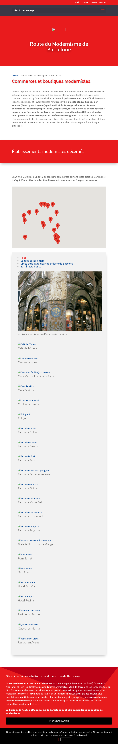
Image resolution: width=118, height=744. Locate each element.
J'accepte (53, 739)
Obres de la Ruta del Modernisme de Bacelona (46, 263)
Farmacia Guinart (28, 488)
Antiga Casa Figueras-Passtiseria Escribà (42, 334)
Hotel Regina (26, 600)
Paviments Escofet (29, 614)
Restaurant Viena (28, 642)
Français (102, 2)
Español (85, 2)
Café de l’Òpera (27, 348)
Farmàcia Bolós (27, 432)
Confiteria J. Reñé (28, 404)
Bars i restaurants (30, 266)
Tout (23, 257)
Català (76, 2)
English (94, 2)
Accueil (15, 75)
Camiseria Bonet (28, 362)
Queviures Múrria (29, 628)
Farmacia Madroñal (30, 502)
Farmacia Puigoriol (29, 530)
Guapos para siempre (32, 260)
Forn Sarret (25, 558)
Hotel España (26, 586)
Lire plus (65, 739)
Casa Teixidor (26, 390)
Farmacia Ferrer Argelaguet (34, 474)
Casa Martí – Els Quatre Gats (36, 376)
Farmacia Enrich (27, 460)
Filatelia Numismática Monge (35, 544)
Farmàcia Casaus (28, 446)
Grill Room (24, 572)
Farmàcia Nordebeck (31, 516)
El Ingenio (24, 418)
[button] (57, 226)
